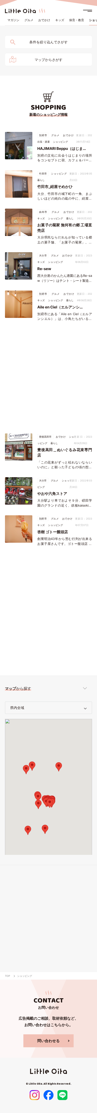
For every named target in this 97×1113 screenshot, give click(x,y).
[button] (38, 797)
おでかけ (44, 20)
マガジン (13, 20)
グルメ (28, 20)
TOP (7, 975)
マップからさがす (48, 60)
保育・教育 (76, 20)
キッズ (59, 20)
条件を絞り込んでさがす (48, 42)
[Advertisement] (48, 377)
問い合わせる (48, 1040)
